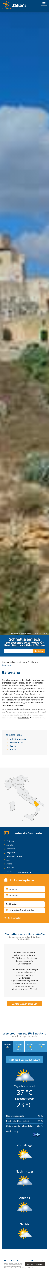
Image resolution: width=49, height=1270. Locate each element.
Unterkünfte (16, 742)
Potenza (10, 841)
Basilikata (32, 662)
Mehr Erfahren (31, 1268)
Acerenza (11, 848)
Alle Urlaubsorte (18, 739)
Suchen (40, 651)
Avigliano (11, 852)
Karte (13, 749)
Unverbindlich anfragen (24, 1003)
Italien (5, 662)
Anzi (8, 860)
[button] (24, 904)
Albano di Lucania (14, 856)
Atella (9, 863)
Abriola (10, 844)
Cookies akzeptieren (35, 1264)
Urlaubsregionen (17, 662)
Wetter (13, 746)
